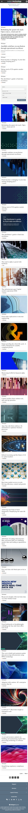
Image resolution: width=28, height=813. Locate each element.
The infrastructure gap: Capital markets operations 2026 (11, 290)
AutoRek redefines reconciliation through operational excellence (13, 47)
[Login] (26, 1)
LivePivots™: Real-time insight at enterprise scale (12, 710)
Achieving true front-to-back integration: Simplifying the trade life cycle (13, 511)
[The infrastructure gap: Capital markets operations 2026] (14, 277)
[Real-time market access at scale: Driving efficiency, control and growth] (14, 470)
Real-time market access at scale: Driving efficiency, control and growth (14, 483)
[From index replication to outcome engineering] (14, 304)
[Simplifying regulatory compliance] (14, 754)
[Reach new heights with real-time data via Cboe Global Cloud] (14, 585)
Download (3, 39)
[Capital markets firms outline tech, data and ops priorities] (14, 386)
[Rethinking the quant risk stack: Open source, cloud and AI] (14, 17)
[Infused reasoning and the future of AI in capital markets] (14, 443)
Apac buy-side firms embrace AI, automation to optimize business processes (12, 427)
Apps (18, 799)
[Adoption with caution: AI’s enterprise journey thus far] (14, 670)
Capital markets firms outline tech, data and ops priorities (13, 399)
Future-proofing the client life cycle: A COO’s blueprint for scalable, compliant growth (14, 345)
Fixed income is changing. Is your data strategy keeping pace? (13, 60)
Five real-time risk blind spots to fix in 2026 (14, 570)
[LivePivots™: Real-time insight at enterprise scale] (14, 697)
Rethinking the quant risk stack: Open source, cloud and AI (12, 31)
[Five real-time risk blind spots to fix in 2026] (14, 557)
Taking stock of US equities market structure (12, 70)
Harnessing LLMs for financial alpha (13, 373)
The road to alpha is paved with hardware (11, 262)
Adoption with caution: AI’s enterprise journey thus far (14, 683)
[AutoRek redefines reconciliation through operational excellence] (14, 140)
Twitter (9, 799)
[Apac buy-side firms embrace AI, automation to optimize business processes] (14, 414)
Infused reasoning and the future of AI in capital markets (14, 455)
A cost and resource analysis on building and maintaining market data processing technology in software (13, 738)
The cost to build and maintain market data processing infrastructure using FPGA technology (14, 654)
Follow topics (7, 799)
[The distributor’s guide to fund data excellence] (14, 222)
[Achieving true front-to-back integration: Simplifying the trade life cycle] (14, 497)
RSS (21, 799)
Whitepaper (3, 27)
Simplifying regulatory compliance (13, 766)
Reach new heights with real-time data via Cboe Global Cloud (14, 597)
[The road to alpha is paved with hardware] (14, 250)
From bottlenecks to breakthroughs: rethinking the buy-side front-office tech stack (13, 625)
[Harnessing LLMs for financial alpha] (14, 361)
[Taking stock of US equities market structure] (14, 195)
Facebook (16, 799)
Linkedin (11, 799)
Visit (3, 265)
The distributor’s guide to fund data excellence (12, 79)
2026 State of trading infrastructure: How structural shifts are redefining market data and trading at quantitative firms (14, 541)
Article (3, 452)
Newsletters (14, 799)
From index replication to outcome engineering (13, 317)
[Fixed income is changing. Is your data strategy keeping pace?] (14, 167)
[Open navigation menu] (1, 1)
